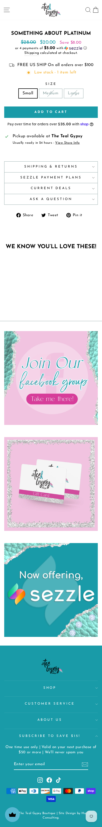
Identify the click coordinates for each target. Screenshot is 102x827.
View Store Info (67, 142)
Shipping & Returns (51, 166)
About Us (49, 720)
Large (73, 93)
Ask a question (51, 199)
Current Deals (51, 188)
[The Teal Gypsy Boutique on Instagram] (40, 780)
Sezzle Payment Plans (51, 177)
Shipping (31, 53)
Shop (49, 687)
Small (28, 93)
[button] (51, 48)
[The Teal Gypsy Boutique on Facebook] (49, 780)
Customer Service (50, 703)
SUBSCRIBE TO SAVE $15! (49, 736)
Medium (50, 93)
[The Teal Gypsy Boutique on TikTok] (58, 780)
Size (51, 84)
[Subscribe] (85, 764)
